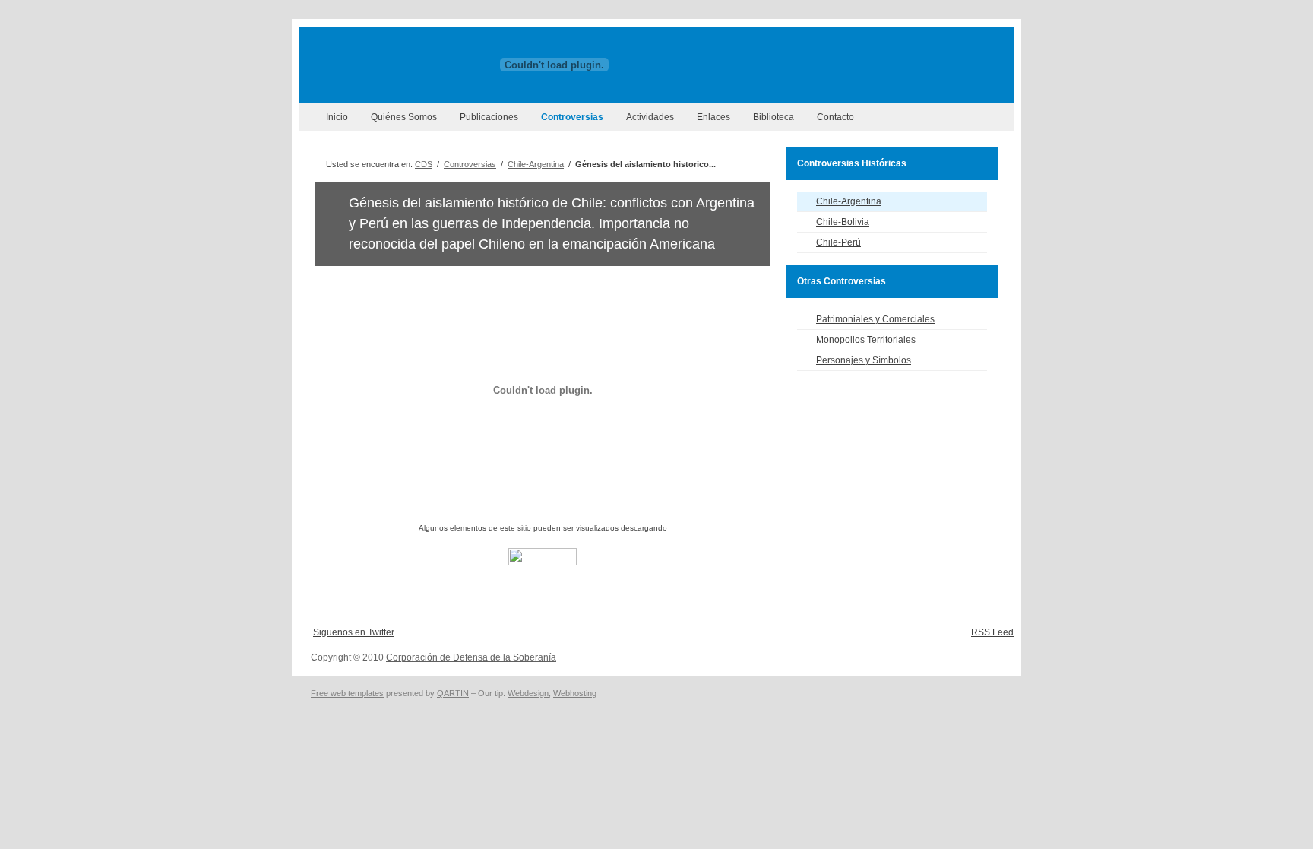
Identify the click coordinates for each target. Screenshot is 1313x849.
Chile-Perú (838, 242)
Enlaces (713, 117)
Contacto (835, 117)
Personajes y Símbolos (863, 360)
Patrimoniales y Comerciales (875, 319)
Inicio (337, 117)
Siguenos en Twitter (353, 632)
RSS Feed (992, 632)
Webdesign (528, 693)
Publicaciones (489, 117)
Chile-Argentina (536, 164)
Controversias (572, 117)
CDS (423, 164)
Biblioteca (773, 117)
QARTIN (453, 693)
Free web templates (347, 693)
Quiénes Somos (404, 117)
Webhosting (574, 693)
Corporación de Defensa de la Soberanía (471, 657)
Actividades (650, 117)
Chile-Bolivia (842, 222)
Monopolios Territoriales (866, 339)
